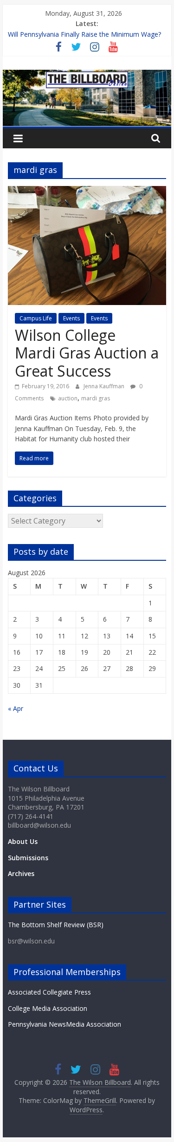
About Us (23, 841)
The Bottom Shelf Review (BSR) (55, 924)
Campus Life (35, 318)
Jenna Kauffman (105, 386)
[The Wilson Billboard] (87, 75)
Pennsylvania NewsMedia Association (64, 1024)
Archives (21, 873)
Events (71, 318)
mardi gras (95, 398)
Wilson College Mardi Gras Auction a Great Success (87, 353)
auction (67, 398)
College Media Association (47, 1008)
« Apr (15, 708)
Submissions (28, 857)
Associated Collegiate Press (49, 992)
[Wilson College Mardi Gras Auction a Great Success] (87, 191)
